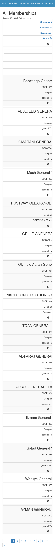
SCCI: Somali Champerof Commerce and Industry (27, 3)
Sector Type (48, 38)
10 (47, 540)
